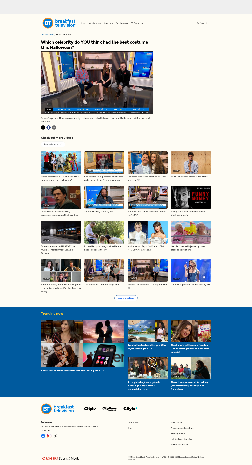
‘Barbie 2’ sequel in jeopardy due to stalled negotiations (188, 248)
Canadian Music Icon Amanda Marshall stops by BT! (147, 178)
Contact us (133, 422)
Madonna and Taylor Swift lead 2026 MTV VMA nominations (146, 248)
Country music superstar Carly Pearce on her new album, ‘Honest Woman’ (103, 178)
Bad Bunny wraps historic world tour (189, 176)
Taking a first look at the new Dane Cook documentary (188, 213)
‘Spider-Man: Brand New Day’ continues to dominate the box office (59, 213)
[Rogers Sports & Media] (61, 458)
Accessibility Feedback (182, 427)
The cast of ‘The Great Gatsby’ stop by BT (147, 286)
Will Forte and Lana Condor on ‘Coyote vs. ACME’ (147, 213)
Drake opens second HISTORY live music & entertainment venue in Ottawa (58, 250)
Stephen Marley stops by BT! (98, 211)
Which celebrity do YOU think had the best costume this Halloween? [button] (60, 178)
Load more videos (126, 298)
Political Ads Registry (181, 439)
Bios (130, 427)
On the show (47, 34)
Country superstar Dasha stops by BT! (190, 284)
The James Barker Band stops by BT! (102, 284)
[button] (61, 162)
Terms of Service (179, 444)
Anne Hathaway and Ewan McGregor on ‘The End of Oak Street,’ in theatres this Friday (61, 288)
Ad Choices (176, 422)
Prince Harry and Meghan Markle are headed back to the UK (102, 248)
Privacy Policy (178, 433)
